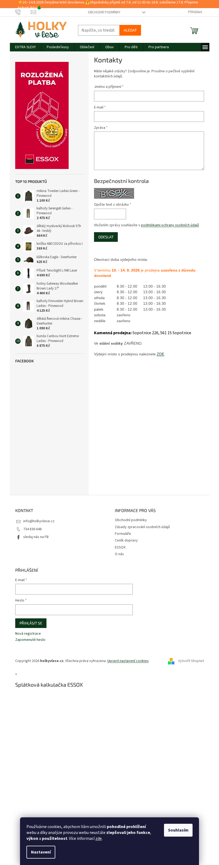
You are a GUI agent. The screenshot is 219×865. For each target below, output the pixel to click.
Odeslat (106, 237)
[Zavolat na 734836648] (23, 12)
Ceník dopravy (126, 540)
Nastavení (41, 852)
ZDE (160, 354)
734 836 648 (32, 529)
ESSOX (120, 547)
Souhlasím (178, 830)
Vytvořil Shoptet (191, 661)
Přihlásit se (30, 623)
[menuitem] (25, 47)
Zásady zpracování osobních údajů (142, 527)
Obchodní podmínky (104, 12)
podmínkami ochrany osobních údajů (170, 225)
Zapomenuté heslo (30, 639)
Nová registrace (28, 633)
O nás (119, 554)
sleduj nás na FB (36, 537)
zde (98, 838)
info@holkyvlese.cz (38, 521)
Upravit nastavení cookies (128, 661)
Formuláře (123, 533)
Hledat (130, 30)
